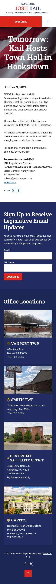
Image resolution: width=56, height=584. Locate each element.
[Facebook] (18, 190)
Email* (7, 250)
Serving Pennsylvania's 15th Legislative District (28, 8)
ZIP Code (9, 262)
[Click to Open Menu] (49, 21)
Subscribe (21, 21)
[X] (13, 190)
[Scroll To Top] (28, 573)
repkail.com (10, 182)
